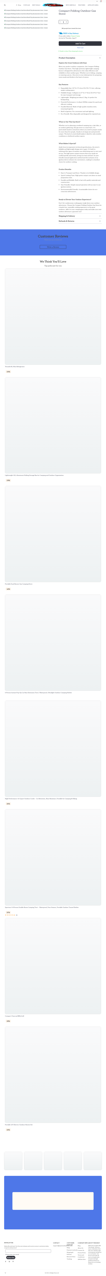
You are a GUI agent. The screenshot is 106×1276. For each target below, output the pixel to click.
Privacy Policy (82, 1252)
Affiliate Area (93, 5)
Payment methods (72, 1250)
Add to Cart (80, 43)
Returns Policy (71, 1256)
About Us (80, 1248)
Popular (27, 5)
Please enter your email (12, 1254)
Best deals (36, 5)
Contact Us (81, 1250)
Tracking (69, 1259)
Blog (79, 1245)
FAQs (68, 1247)
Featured (81, 5)
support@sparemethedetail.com (62, 1245)
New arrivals (71, 5)
